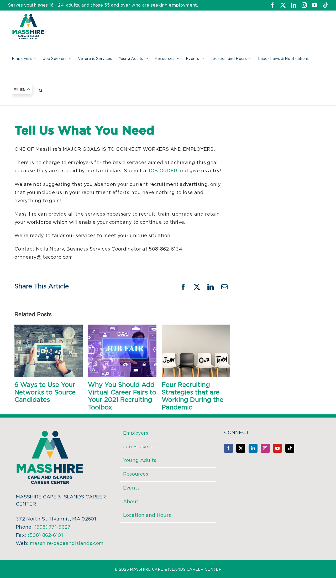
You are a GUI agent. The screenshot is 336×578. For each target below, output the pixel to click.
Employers (135, 433)
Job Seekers (138, 447)
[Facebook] (228, 448)
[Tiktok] (289, 448)
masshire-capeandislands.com (67, 543)
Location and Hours (147, 515)
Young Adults (139, 460)
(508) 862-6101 (45, 535)
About (131, 501)
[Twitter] (240, 448)
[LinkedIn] (253, 448)
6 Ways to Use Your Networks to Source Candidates (45, 392)
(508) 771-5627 (52, 527)
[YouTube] (277, 448)
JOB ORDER (162, 171)
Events (131, 488)
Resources (135, 474)
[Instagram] (265, 448)
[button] (40, 89)
